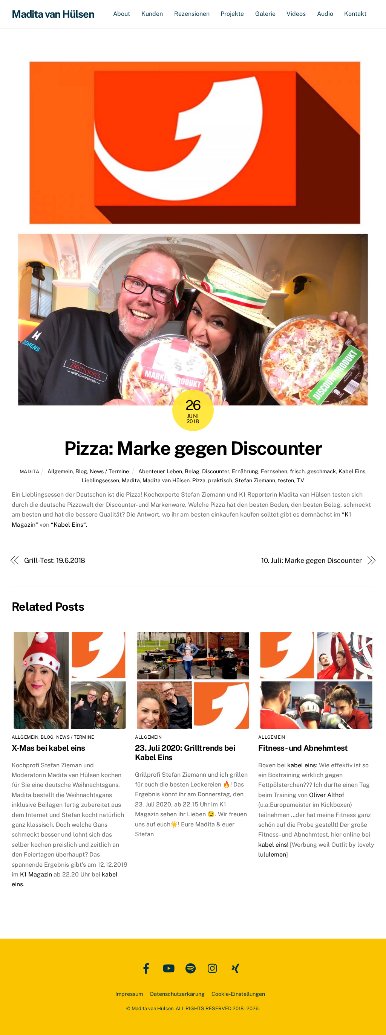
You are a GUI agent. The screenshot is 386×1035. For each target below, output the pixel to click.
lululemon (272, 854)
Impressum (129, 994)
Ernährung (245, 471)
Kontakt (355, 13)
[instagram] (214, 968)
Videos (296, 13)
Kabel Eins (352, 471)
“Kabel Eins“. (69, 524)
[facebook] (147, 968)
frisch (297, 471)
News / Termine (109, 471)
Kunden (152, 13)
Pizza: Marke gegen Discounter (193, 448)
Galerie (265, 13)
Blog (81, 471)
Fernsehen (274, 471)
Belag (192, 471)
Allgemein (60, 471)
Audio (325, 13)
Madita (30, 471)
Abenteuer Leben (160, 471)
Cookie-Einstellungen (238, 994)
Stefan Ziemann (255, 480)
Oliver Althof (326, 795)
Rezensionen (192, 13)
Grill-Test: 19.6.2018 (54, 560)
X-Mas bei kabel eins (48, 748)
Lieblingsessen (100, 480)
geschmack (321, 471)
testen (286, 480)
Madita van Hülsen (166, 480)
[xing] (236, 968)
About (121, 13)
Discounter (215, 471)
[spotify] (192, 968)
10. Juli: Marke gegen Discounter (311, 560)
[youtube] (169, 968)
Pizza (198, 480)
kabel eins (301, 765)
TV (300, 480)
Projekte (232, 13)
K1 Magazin (37, 874)
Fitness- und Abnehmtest (303, 748)
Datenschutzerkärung (177, 994)
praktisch (220, 480)
